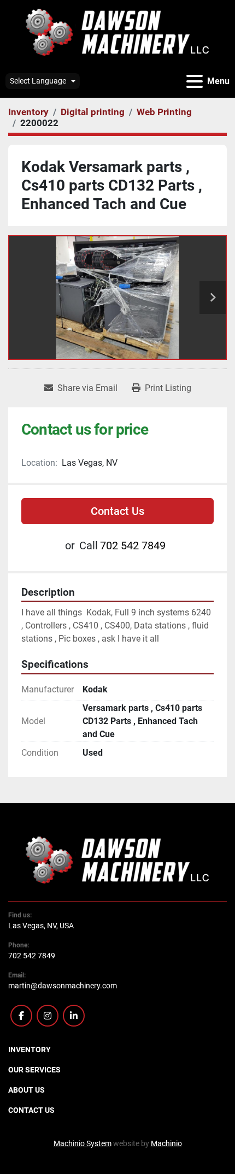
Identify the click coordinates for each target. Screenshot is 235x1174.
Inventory (29, 1049)
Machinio (166, 1143)
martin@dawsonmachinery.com (62, 985)
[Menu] (194, 81)
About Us (26, 1090)
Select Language (38, 80)
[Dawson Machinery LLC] (117, 859)
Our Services (34, 1069)
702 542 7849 (133, 545)
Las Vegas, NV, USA (41, 925)
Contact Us (117, 511)
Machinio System (82, 1143)
